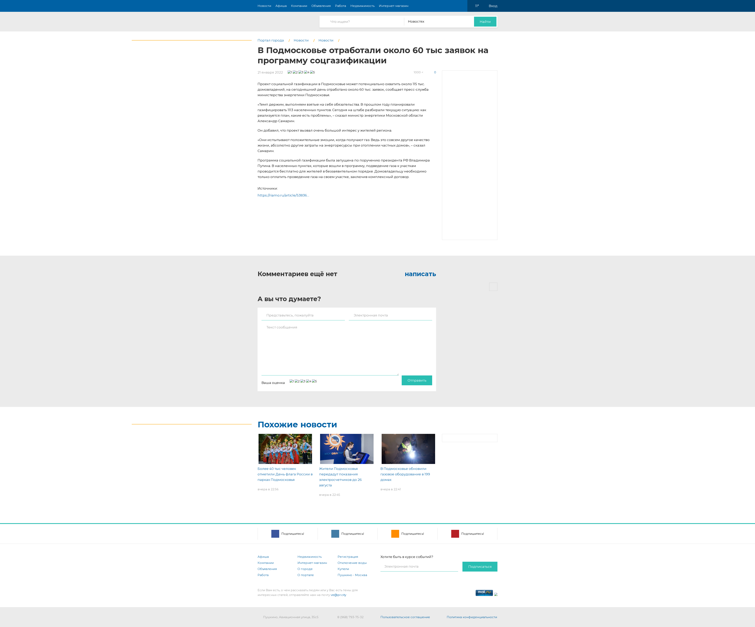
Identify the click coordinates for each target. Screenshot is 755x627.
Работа (340, 6)
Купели (343, 569)
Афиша (281, 6)
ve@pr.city (338, 595)
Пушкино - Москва (352, 575)
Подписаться (480, 567)
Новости (264, 6)
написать (420, 274)
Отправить (417, 380)
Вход (493, 6)
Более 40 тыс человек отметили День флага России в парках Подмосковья (285, 474)
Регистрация (348, 557)
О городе (305, 569)
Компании (299, 6)
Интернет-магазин (393, 6)
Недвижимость (362, 6)
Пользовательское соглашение (405, 617)
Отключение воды (352, 563)
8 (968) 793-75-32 (350, 617)
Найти (485, 22)
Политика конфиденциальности (472, 617)
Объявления (321, 6)
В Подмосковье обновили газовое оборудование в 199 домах (405, 474)
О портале (305, 575)
